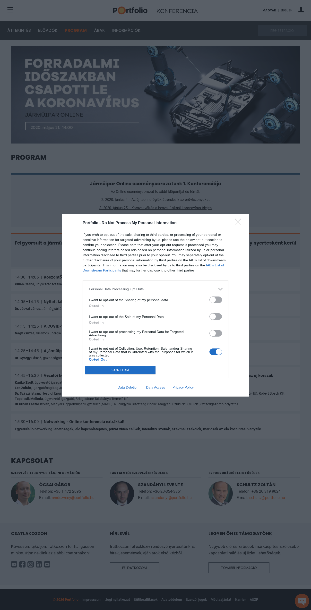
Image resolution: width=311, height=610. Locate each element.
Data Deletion (128, 387)
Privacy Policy (183, 387)
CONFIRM (121, 370)
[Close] (239, 223)
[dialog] (155, 305)
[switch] (215, 300)
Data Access (155, 387)
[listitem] (155, 289)
